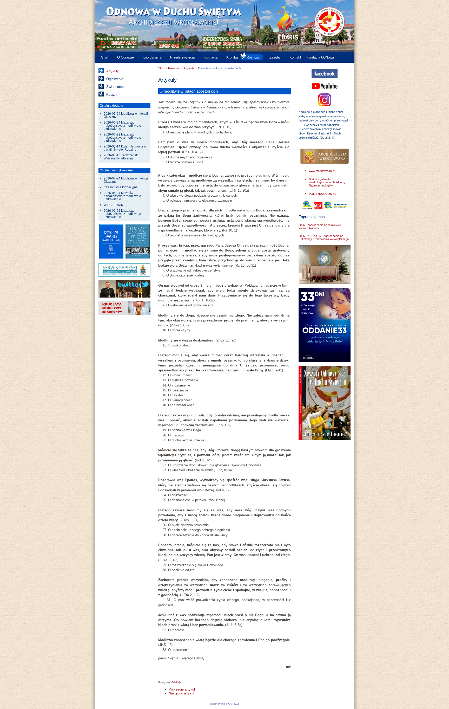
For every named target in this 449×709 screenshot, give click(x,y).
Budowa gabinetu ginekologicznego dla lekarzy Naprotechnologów (327, 182)
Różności (254, 57)
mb (223, 703)
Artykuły (112, 71)
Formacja (210, 57)
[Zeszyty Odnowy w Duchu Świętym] (325, 439)
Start (104, 57)
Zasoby (275, 57)
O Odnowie (125, 57)
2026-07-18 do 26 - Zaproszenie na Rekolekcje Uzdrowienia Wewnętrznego (324, 237)
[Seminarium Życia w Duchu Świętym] (222, 48)
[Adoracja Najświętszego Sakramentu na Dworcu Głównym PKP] (325, 283)
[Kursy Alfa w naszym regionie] (117, 48)
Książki (111, 94)
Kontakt (295, 57)
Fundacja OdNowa (320, 57)
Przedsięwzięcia (182, 57)
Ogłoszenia (114, 79)
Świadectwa (115, 87)
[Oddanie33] (325, 361)
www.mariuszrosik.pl (322, 170)
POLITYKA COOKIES (322, 193)
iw (228, 703)
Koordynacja (152, 57)
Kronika (232, 57)
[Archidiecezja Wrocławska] (325, 156)
